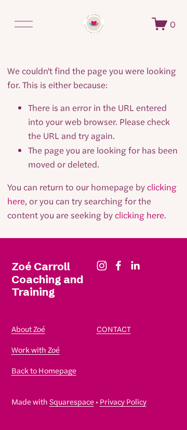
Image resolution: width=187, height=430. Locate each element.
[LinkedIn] (135, 265)
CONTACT (114, 328)
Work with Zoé (35, 349)
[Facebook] (118, 265)
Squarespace (71, 401)
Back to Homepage (43, 370)
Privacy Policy (123, 401)
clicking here (139, 215)
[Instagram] (102, 265)
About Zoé (28, 328)
